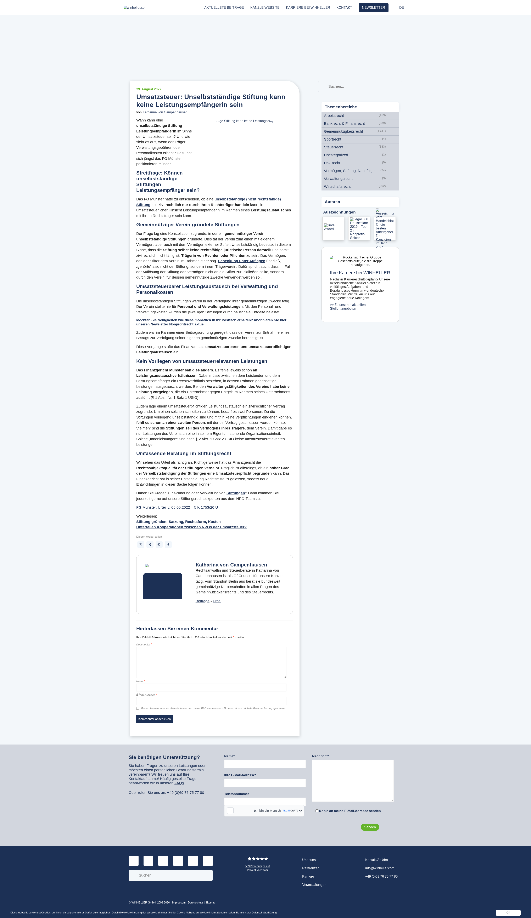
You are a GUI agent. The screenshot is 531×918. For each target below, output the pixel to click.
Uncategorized (336, 155)
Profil (217, 601)
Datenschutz (195, 902)
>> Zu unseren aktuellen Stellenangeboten (348, 306)
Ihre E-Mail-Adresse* (240, 775)
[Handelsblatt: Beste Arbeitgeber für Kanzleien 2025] (385, 228)
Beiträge (202, 601)
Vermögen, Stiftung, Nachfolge (349, 171)
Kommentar (144, 644)
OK (508, 912)
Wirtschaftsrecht (337, 186)
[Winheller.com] (161, 8)
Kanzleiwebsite (265, 7)
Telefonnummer (236, 794)
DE (401, 7)
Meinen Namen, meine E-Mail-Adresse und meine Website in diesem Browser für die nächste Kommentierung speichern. (213, 708)
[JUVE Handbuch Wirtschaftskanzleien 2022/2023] (333, 228)
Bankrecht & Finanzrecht (344, 123)
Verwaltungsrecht (338, 179)
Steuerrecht (333, 147)
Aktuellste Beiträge (224, 7)
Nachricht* (320, 756)
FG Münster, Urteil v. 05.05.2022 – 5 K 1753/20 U (177, 507)
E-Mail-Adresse (146, 694)
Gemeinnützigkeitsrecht (343, 131)
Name (140, 681)
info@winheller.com (379, 868)
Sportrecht (332, 139)
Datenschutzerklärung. (264, 912)
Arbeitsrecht (334, 116)
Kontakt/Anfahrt (376, 860)
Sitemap (210, 902)
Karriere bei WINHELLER (308, 7)
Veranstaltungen (314, 884)
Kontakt (344, 7)
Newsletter (373, 7)
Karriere (308, 876)
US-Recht (332, 163)
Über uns (309, 860)
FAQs (179, 783)
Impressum (179, 902)
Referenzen (310, 868)
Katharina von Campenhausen (165, 112)
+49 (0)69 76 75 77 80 (185, 793)
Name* (229, 756)
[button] (140, 544)
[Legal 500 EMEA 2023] (359, 228)
